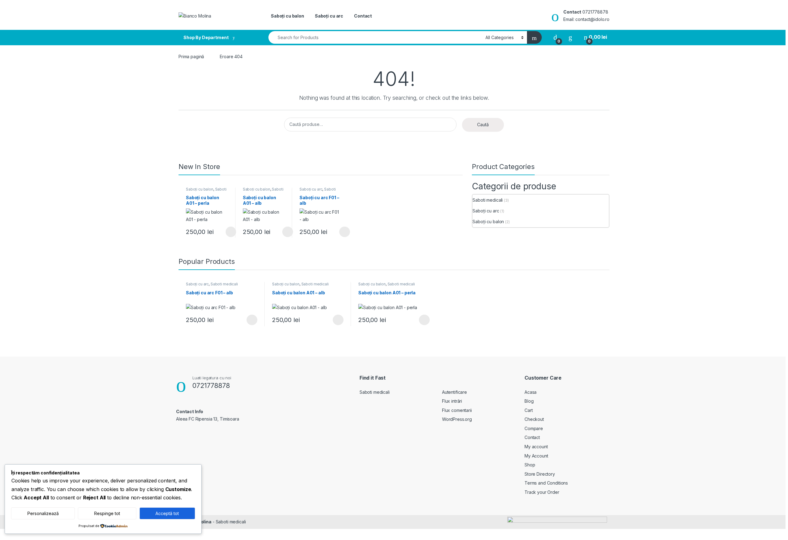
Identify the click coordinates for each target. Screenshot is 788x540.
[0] (555, 37)
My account (536, 446)
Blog (529, 401)
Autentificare (454, 392)
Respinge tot (107, 513)
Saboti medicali (487, 200)
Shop (530, 464)
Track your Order (542, 492)
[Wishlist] (570, 37)
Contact (363, 15)
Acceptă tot (167, 513)
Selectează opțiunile (225, 232)
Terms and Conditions (546, 483)
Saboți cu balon (287, 15)
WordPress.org (457, 419)
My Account (536, 455)
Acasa (531, 392)
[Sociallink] (178, 432)
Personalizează (43, 513)
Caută (483, 124)
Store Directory (540, 474)
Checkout (534, 419)
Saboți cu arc (329, 15)
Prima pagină (191, 56)
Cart (529, 410)
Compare (534, 428)
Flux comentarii (457, 410)
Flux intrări (452, 401)
